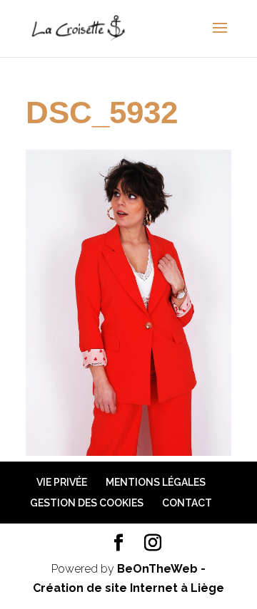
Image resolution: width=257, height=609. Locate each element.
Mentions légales (156, 482)
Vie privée (61, 482)
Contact (187, 503)
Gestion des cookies (86, 503)
